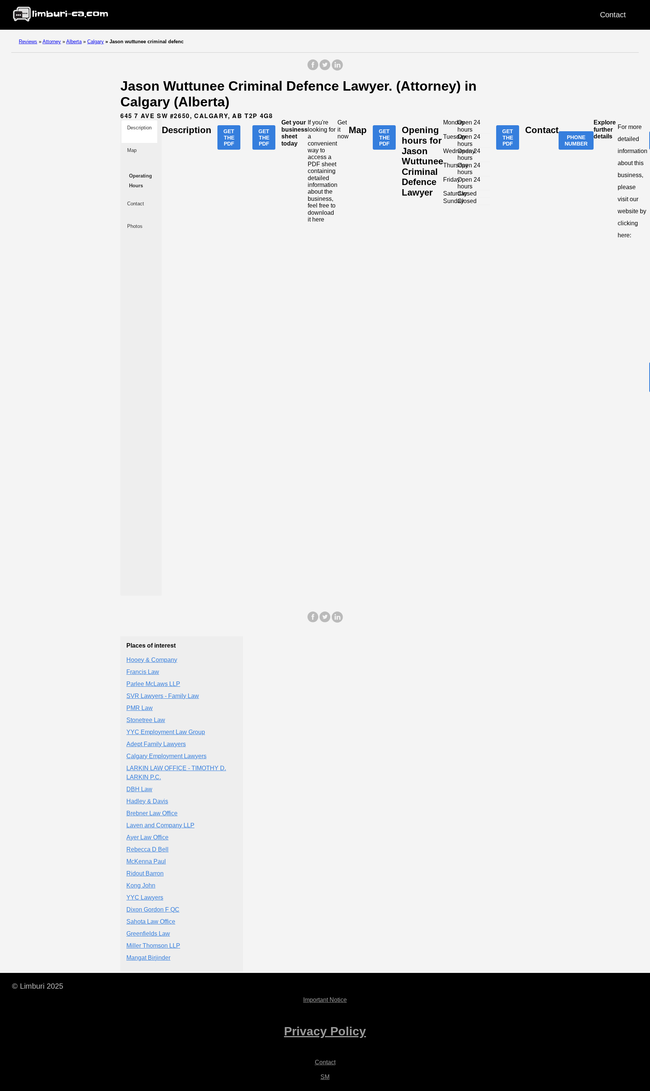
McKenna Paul (146, 861)
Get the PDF (228, 137)
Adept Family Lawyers (156, 744)
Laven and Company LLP (160, 825)
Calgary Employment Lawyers (166, 756)
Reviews (28, 41)
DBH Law (139, 789)
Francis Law (142, 672)
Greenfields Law (148, 933)
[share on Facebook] (313, 68)
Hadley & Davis (147, 801)
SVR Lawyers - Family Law (162, 696)
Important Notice (325, 1000)
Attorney (52, 41)
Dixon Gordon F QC (152, 909)
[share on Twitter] (325, 68)
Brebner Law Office (152, 813)
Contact (613, 15)
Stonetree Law (145, 720)
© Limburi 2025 (37, 986)
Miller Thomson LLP (153, 945)
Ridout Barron (145, 873)
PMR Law (139, 708)
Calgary (95, 41)
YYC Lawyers (144, 897)
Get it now (343, 129)
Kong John (140, 885)
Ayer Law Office (147, 837)
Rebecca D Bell (147, 849)
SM (325, 1077)
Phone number (576, 140)
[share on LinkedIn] (337, 68)
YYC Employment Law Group (165, 732)
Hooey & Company (151, 660)
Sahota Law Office (150, 921)
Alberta (74, 41)
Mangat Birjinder (148, 957)
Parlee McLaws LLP (153, 684)
